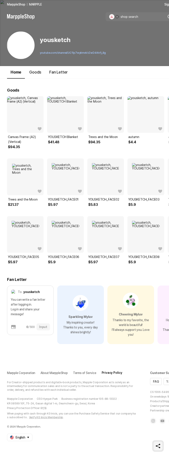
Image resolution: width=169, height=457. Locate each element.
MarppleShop (16, 4)
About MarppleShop (54, 373)
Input (43, 327)
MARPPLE (35, 4)
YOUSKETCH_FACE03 (144, 199)
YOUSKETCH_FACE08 (144, 257)
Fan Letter (58, 72)
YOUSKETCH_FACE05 (23, 257)
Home (16, 72)
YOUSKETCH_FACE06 (63, 257)
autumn (133, 137)
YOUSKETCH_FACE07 (103, 257)
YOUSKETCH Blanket (63, 137)
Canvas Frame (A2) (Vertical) (22, 139)
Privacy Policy (112, 372)
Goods (35, 72)
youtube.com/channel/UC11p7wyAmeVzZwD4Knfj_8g (73, 52)
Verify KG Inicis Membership (46, 417)
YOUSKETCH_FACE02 (103, 199)
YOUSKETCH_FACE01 (63, 199)
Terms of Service (84, 373)
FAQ (156, 381)
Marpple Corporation (21, 373)
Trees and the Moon (103, 137)
